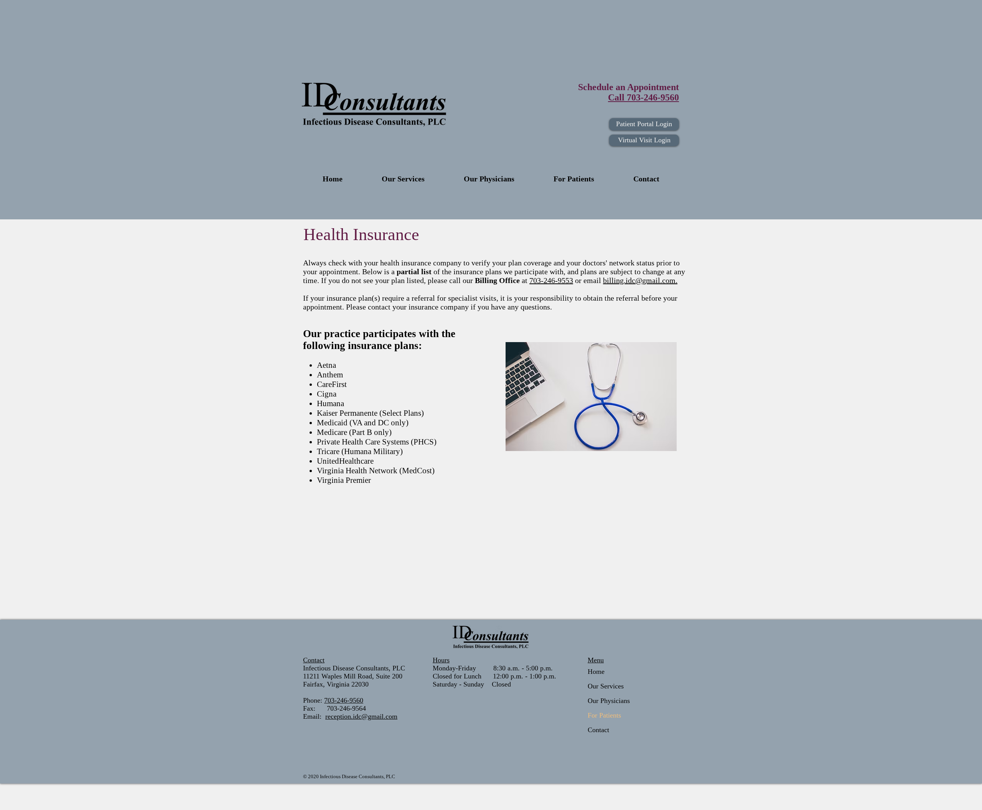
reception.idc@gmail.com (361, 716)
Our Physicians (609, 701)
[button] (574, 178)
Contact (598, 730)
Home (596, 671)
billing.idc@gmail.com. (640, 280)
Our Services (606, 686)
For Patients (604, 715)
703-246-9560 (343, 700)
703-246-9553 (551, 280)
